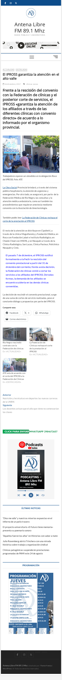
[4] (45, 631)
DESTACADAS (21, 69)
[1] (12, 631)
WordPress (7, 668)
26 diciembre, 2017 (12, 84)
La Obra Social (10, 187)
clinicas (29, 84)
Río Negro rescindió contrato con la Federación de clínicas (13, 345)
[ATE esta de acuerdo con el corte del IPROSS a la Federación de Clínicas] (14, 365)
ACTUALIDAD (8, 69)
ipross (35, 84)
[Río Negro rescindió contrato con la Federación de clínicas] (14, 334)
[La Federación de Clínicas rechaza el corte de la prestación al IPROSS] (41, 334)
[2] (23, 631)
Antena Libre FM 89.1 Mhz (29, 27)
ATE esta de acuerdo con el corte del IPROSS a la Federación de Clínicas (14, 376)
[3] (34, 631)
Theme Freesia (46, 665)
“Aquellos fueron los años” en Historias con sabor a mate (30, 535)
